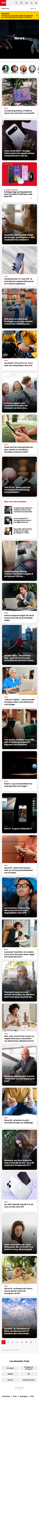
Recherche (16, 3)
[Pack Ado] (19, 182)
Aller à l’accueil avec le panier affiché (21, 3)
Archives (6, 1396)
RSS (32, 1396)
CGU (15, 1396)
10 (26, 1342)
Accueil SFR (3, 3)
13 (31, 1342)
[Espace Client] (31, 3)
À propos (24, 1396)
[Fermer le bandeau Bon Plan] (37, 15)
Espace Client (31, 3)
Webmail (26, 3)
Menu (36, 3)
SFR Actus (5, 9)
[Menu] (36, 3)
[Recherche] (16, 3)
